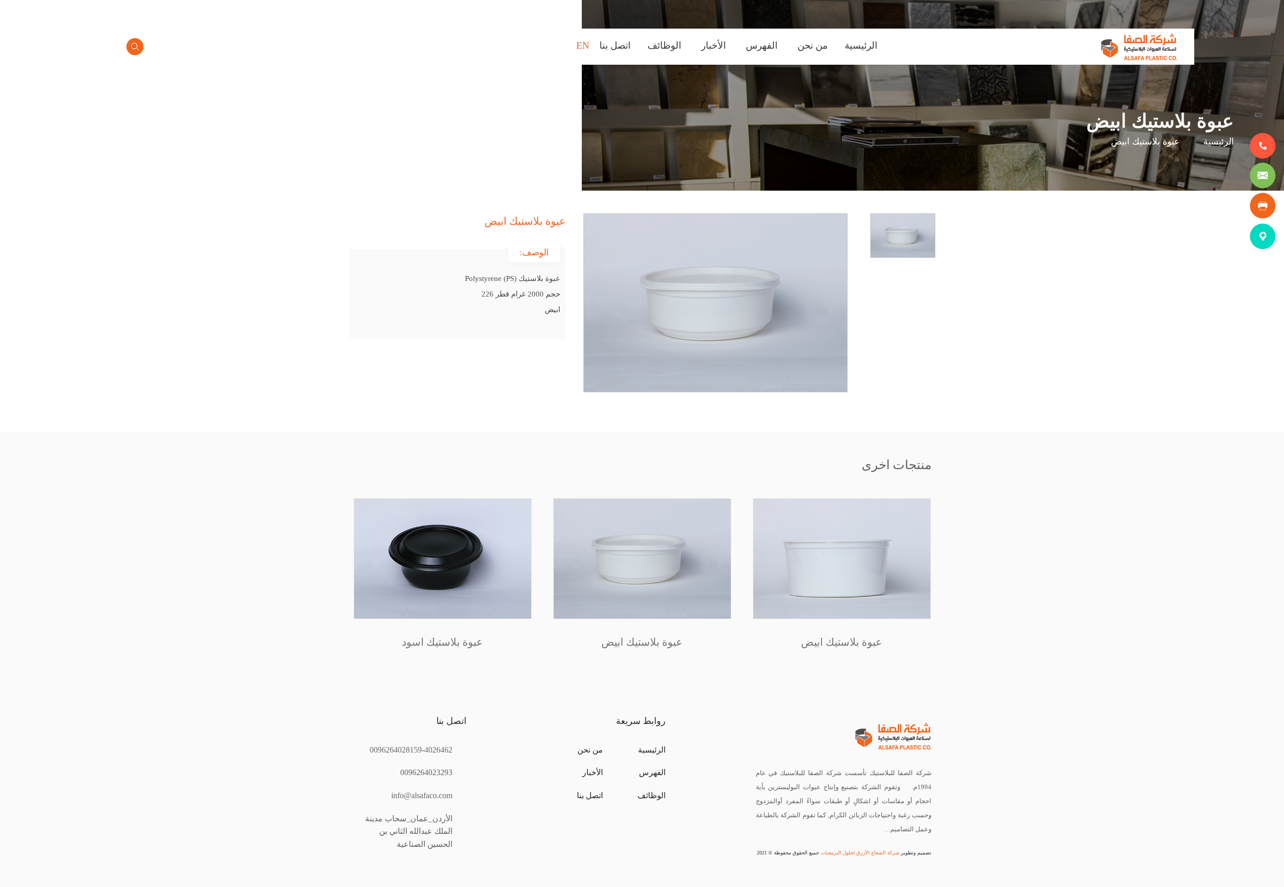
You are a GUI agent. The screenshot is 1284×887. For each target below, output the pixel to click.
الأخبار (713, 45)
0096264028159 (396, 750)
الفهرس (761, 45)
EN (582, 45)
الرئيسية (861, 45)
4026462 (438, 750)
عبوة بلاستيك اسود (443, 642)
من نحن (812, 45)
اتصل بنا (614, 45)
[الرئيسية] (1139, 57)
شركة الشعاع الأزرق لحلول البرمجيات (859, 852)
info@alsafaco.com (421, 795)
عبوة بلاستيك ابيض (842, 642)
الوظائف (664, 45)
